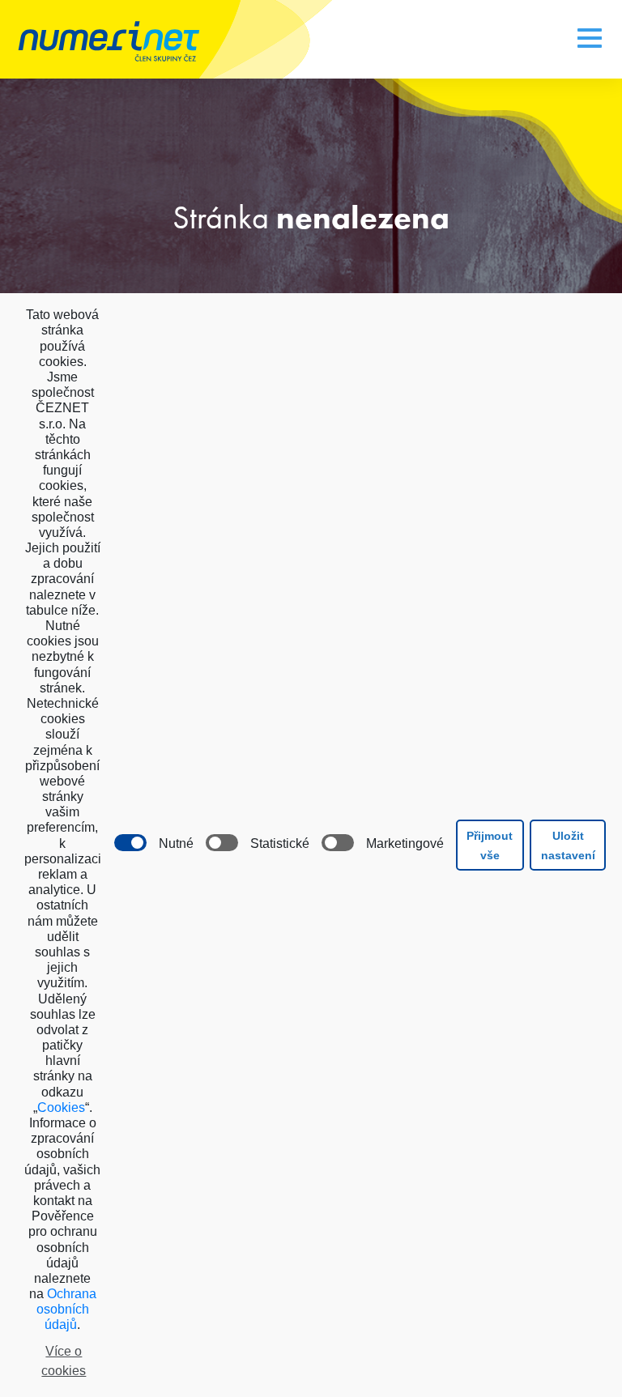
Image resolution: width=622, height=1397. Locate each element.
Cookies (61, 1107)
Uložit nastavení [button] (568, 845)
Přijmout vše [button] (489, 845)
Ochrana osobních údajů (66, 1309)
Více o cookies (63, 1361)
